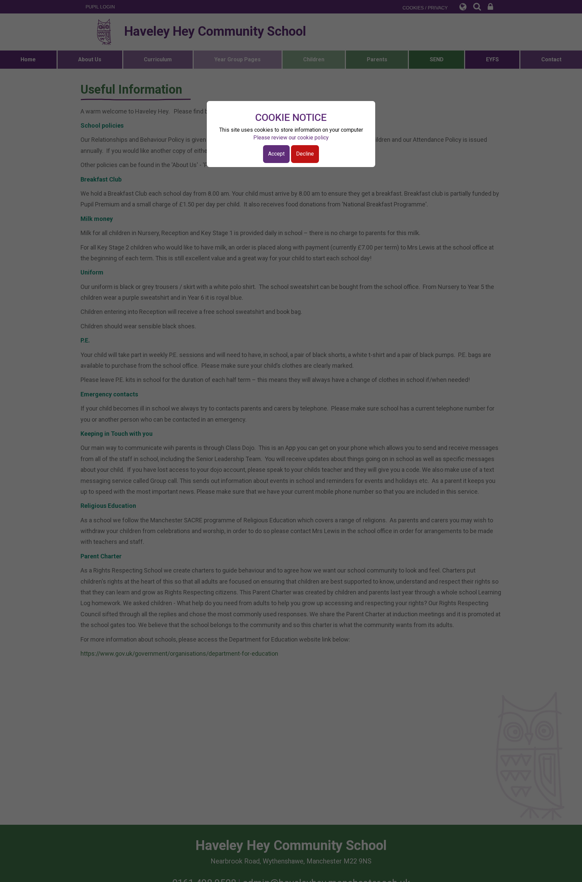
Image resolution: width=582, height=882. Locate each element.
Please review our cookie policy (291, 137)
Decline (305, 154)
